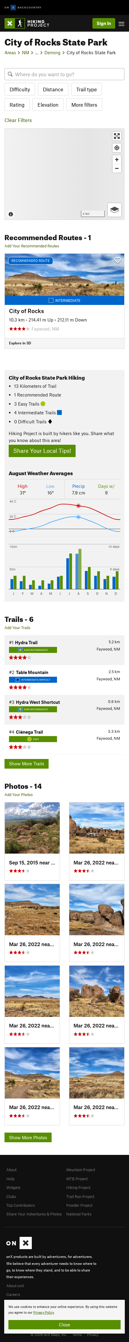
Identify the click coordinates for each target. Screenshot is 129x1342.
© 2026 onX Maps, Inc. (49, 1334)
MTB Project (77, 1178)
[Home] (29, 23)
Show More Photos (28, 1137)
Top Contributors (20, 1205)
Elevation (48, 105)
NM (25, 52)
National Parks (79, 1214)
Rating (17, 105)
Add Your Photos (18, 794)
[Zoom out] (116, 168)
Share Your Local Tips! (42, 450)
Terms (77, 1334)
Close (64, 1324)
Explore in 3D (20, 343)
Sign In (104, 23)
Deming (52, 52)
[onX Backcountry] (23, 7)
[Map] (64, 174)
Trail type (86, 89)
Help (10, 1178)
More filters (84, 105)
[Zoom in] (116, 159)
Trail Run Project (80, 1196)
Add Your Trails (17, 627)
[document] (64, 1316)
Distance (53, 89)
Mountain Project (80, 1169)
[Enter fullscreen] (116, 136)
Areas (10, 52)
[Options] (114, 210)
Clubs (11, 1196)
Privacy (92, 1334)
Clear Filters (18, 120)
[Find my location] (116, 147)
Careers (13, 1294)
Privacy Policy (43, 1313)
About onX (15, 1285)
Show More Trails (26, 763)
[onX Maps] (19, 1247)
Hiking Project (78, 1187)
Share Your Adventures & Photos (34, 1214)
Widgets (13, 1187)
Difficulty (20, 89)
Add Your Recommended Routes (31, 245)
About (11, 1169)
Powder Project (79, 1205)
